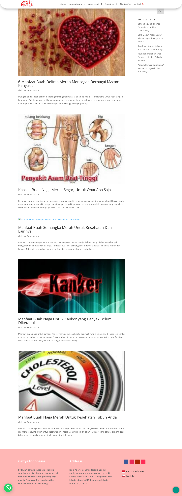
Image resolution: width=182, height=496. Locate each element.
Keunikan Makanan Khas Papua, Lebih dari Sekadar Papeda (150, 57)
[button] (8, 488)
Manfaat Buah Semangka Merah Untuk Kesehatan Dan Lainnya (65, 229)
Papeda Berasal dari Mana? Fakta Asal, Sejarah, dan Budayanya (151, 68)
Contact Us (125, 4)
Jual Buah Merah (31, 90)
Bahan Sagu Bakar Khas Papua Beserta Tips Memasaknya (149, 27)
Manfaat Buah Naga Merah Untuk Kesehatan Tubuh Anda (67, 417)
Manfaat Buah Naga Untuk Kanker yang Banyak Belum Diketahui (65, 320)
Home (63, 4)
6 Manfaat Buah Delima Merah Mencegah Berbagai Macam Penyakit (68, 83)
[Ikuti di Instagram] (132, 462)
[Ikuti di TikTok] (143, 462)
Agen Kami (93, 4)
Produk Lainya (75, 4)
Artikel (137, 4)
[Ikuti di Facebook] (126, 462)
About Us (109, 4)
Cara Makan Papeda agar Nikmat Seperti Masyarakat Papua (150, 38)
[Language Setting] (176, 490)
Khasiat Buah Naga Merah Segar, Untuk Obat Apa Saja (64, 189)
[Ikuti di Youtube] (137, 462)
